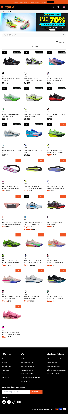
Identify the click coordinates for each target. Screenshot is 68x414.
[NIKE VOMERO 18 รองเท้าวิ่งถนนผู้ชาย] (3, 145)
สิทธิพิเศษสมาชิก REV (27, 374)
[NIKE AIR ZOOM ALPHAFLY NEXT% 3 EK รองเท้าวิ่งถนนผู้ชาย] (25, 255)
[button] (28, 230)
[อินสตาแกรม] (9, 402)
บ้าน (4, 11)
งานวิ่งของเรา (5, 370)
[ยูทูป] (19, 402)
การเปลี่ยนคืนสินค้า (52, 362)
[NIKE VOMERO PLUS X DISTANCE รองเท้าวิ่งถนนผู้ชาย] (25, 73)
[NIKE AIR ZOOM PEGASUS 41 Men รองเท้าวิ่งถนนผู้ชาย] (25, 217)
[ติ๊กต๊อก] (14, 402)
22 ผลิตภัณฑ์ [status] (34, 47)
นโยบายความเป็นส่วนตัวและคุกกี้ (56, 370)
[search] (54, 7)
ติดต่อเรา (4, 362)
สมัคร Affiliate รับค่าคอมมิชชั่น (30, 377)
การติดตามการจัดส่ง (27, 370)
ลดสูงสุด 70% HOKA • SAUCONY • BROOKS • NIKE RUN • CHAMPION (30, 2)
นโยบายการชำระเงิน (27, 362)
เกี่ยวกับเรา (5, 359)
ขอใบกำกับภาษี (25, 381)
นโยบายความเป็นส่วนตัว (54, 359)
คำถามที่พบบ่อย (6, 366)
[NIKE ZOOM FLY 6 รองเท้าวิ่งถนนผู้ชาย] (25, 145)
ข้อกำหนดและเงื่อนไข (53, 366)
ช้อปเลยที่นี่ (50, 2)
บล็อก (3, 374)
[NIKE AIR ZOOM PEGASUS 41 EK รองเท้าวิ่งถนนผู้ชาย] (3, 291)
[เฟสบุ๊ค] (4, 402)
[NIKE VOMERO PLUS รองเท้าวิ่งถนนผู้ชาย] (48, 109)
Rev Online (40, 410)
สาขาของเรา (5, 377)
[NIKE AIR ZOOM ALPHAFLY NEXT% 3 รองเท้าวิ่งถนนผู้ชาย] (48, 145)
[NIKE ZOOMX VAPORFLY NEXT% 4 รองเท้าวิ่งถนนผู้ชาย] (3, 255)
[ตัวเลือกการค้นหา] (64, 35)
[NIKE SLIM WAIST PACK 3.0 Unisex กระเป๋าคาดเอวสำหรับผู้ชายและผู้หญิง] (3, 181)
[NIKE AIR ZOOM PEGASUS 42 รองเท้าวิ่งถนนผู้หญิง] (3, 109)
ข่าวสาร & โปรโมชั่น (53, 374)
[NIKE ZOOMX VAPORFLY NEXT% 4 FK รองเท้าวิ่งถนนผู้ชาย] (48, 73)
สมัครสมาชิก (36, 392)
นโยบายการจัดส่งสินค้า (28, 366)
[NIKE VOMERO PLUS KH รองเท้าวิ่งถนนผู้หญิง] (3, 73)
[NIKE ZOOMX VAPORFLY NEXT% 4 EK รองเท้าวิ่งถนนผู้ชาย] (48, 255)
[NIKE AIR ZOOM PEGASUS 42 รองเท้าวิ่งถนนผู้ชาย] (25, 109)
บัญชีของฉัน (24, 359)
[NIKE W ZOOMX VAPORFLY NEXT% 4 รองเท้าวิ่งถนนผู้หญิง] (3, 327)
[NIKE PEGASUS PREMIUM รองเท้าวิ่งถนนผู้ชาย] (48, 217)
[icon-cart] (58, 7)
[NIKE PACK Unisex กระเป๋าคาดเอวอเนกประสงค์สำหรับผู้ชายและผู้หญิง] (3, 217)
